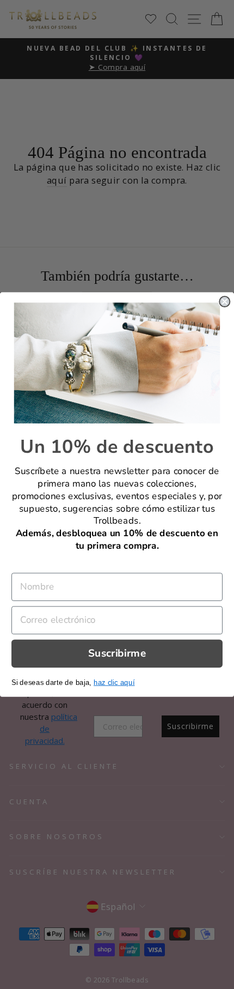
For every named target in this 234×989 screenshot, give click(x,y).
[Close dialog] (224, 301)
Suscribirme (117, 653)
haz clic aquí (114, 682)
